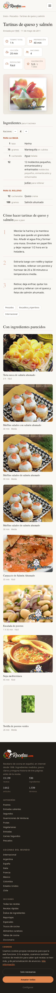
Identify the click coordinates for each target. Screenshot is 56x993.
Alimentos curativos (13, 930)
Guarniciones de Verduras (16, 818)
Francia (6, 872)
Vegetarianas (9, 827)
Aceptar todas (28, 979)
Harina (28, 143)
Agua (27, 155)
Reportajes (8, 917)
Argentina (8, 859)
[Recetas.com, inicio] (14, 5)
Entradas (7, 831)
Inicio (5, 16)
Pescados (14, 16)
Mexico (6, 876)
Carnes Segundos (11, 836)
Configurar (28, 987)
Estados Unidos (10, 885)
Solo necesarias (28, 971)
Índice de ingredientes (14, 912)
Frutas (6, 822)
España (6, 863)
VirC (17, 30)
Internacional (11, 314)
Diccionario (8, 939)
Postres (6, 804)
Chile (5, 890)
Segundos (8, 813)
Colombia (8, 881)
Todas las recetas (11, 903)
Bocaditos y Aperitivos (29, 307)
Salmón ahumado (34, 202)
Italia (5, 868)
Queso (28, 196)
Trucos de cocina (11, 926)
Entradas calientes (12, 809)
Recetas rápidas (11, 908)
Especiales (8, 921)
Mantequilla (31, 149)
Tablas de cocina (11, 935)
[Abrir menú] (50, 5)
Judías (28, 183)
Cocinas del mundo (16, 849)
